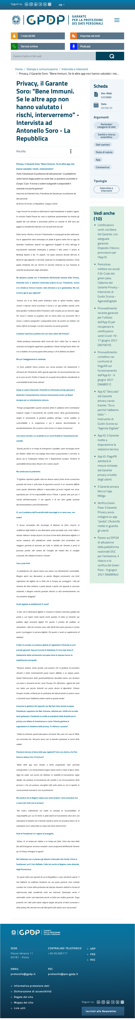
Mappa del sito (23, 1002)
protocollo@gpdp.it (23, 974)
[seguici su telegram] (40, 4)
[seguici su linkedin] (26, 4)
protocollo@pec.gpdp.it (63, 974)
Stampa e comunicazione (42, 69)
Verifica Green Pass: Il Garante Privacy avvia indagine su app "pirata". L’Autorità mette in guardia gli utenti (109, 517)
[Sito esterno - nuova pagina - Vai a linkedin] (98, 1002)
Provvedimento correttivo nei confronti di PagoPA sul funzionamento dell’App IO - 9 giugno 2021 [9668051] (107, 368)
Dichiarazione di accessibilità (33, 991)
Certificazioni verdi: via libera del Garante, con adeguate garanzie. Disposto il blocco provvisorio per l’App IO (108, 241)
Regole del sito (23, 997)
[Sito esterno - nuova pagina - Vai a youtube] (108, 1002)
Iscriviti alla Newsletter (101, 1011)
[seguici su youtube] (35, 4)
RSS (92, 960)
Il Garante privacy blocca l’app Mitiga (108, 491)
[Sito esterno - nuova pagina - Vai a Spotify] (122, 1002)
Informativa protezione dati (31, 986)
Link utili (20, 1008)
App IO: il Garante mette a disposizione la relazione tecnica (108, 442)
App (98, 160)
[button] (70, 152)
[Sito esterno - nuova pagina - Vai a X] (117, 1002)
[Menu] (117, 20)
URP (92, 949)
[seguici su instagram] (31, 4)
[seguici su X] (45, 4)
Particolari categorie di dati (106, 125)
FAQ (92, 954)
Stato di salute (104, 152)
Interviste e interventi (75, 69)
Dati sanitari (103, 145)
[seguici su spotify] (49, 4)
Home (19, 69)
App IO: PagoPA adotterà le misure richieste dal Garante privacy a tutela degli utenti (107, 468)
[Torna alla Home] (58, 19)
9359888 (106, 97)
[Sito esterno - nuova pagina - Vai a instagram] (103, 1002)
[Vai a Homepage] (36, 936)
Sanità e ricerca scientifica (106, 135)
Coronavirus (102, 167)
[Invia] (110, 56)
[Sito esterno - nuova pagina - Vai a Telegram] (112, 1002)
